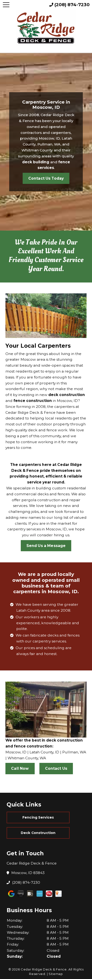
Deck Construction (38, 833)
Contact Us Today (46, 178)
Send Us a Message (46, 545)
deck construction (66, 394)
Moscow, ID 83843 (28, 872)
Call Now (20, 768)
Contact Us (56, 768)
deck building (35, 162)
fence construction (32, 400)
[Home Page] (46, 28)
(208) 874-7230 (26, 882)
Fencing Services (38, 817)
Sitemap (56, 974)
